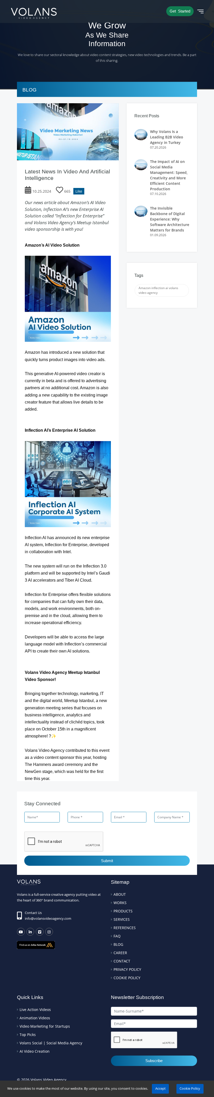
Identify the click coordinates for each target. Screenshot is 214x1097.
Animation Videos (35, 1017)
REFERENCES (125, 927)
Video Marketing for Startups (45, 1026)
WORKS (120, 902)
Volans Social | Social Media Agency (51, 1042)
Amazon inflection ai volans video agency (158, 290)
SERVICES (122, 919)
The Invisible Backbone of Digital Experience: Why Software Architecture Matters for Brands (169, 219)
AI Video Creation (35, 1051)
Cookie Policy (190, 1088)
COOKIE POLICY (127, 977)
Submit (107, 860)
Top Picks (28, 1034)
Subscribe (154, 1060)
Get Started (180, 11)
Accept (160, 1088)
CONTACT (122, 961)
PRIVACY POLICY (127, 969)
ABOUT (120, 894)
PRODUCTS (123, 911)
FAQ (117, 936)
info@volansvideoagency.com (48, 918)
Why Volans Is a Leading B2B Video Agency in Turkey (166, 137)
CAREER (120, 952)
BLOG (118, 944)
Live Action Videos (35, 1009)
